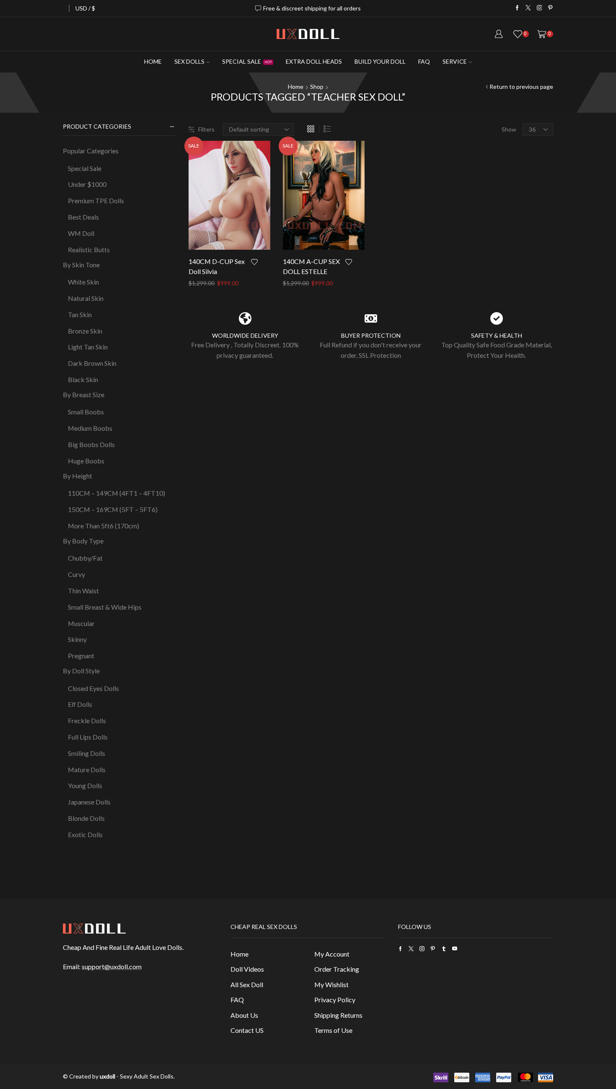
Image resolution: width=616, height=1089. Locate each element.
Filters (206, 129)
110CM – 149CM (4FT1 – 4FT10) (116, 493)
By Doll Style (81, 671)
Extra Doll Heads (314, 61)
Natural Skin (86, 298)
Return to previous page (521, 86)
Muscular (81, 623)
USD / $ (85, 8)
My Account (331, 954)
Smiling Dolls (86, 753)
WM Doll (81, 233)
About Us (244, 1015)
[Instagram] (539, 8)
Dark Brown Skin (92, 363)
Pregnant (81, 656)
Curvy (76, 574)
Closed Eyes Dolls (93, 688)
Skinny (77, 639)
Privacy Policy (334, 1000)
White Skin (83, 282)
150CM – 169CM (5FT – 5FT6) (113, 509)
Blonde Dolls (86, 818)
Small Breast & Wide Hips (105, 607)
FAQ (424, 61)
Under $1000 (87, 184)
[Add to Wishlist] (260, 261)
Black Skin (83, 379)
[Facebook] (517, 8)
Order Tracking (336, 969)
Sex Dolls (189, 61)
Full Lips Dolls (88, 737)
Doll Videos (247, 969)
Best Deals (83, 217)
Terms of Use (333, 1030)
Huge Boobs (86, 461)
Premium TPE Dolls (96, 200)
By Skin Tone (81, 265)
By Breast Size (83, 394)
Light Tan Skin (88, 347)
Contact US (247, 1030)
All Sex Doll (246, 984)
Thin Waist (83, 591)
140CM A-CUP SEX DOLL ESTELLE (311, 266)
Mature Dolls (87, 769)
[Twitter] (528, 8)
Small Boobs (86, 412)
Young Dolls (85, 785)
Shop (317, 86)
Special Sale (247, 61)
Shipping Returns (338, 1015)
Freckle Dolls (87, 720)
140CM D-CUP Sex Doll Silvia (217, 266)
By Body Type (83, 541)
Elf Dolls (80, 704)
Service (455, 61)
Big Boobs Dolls (91, 444)
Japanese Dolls (89, 802)
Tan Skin (80, 314)
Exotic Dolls (85, 834)
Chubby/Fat (85, 558)
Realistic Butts (89, 249)
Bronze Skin (85, 331)
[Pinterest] (550, 8)
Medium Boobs (90, 428)
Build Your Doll (380, 61)
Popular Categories (91, 151)
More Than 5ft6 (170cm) (103, 526)
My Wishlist (331, 984)
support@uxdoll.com (112, 966)
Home (153, 61)
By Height (77, 476)
